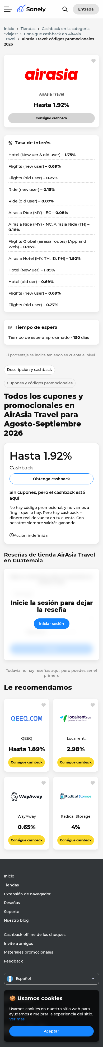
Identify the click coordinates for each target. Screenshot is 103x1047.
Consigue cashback (46, 116)
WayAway (26, 816)
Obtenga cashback (51, 479)
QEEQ (26, 738)
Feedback (13, 961)
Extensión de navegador (27, 894)
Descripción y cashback (29, 369)
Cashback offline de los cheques (34, 934)
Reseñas (12, 902)
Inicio (9, 876)
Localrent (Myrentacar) (76, 738)
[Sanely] (31, 9)
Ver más (17, 1019)
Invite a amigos (18, 943)
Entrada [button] (86, 9)
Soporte (11, 911)
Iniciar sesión (51, 623)
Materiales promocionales (28, 952)
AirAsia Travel (51, 94)
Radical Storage (76, 816)
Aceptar (51, 1031)
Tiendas (11, 885)
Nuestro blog (16, 920)
